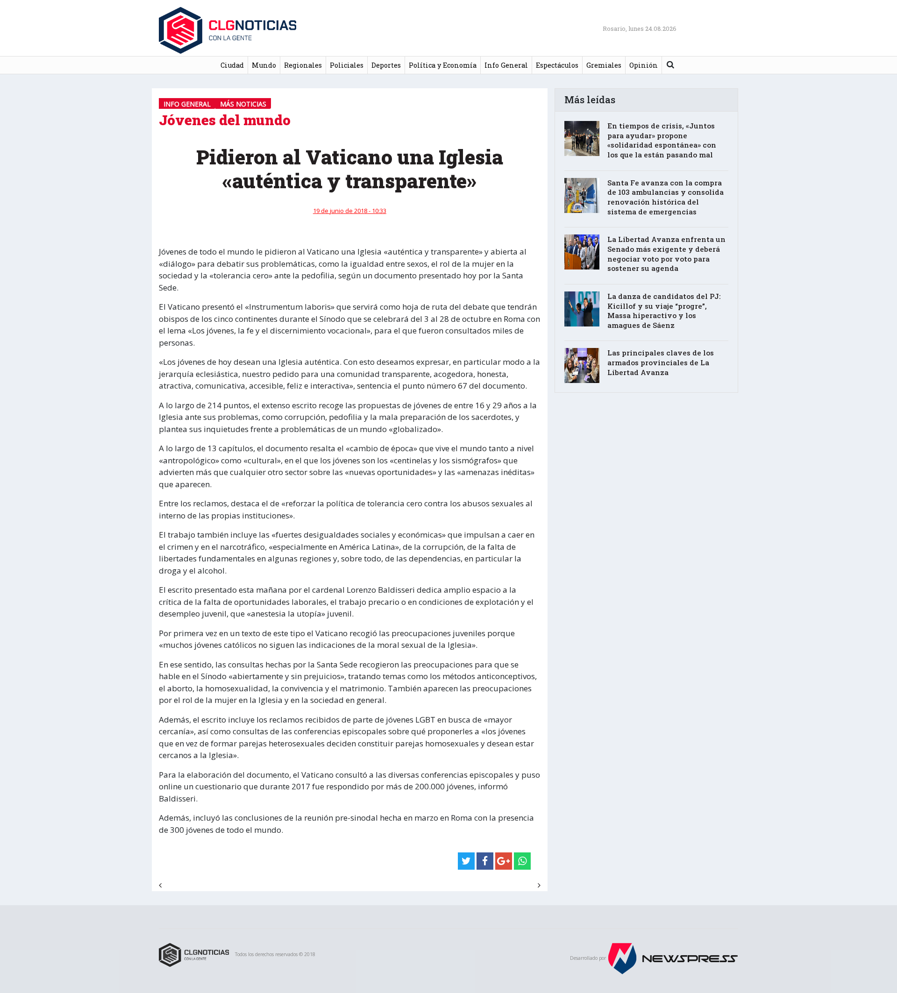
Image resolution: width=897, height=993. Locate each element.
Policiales (346, 65)
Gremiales (603, 65)
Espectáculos (557, 65)
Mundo (264, 65)
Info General (506, 65)
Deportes (386, 65)
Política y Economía (443, 65)
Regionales (303, 65)
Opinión (643, 65)
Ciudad (232, 65)
